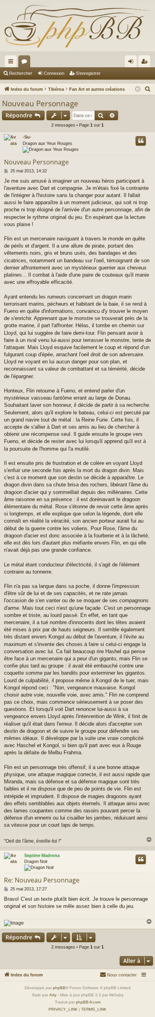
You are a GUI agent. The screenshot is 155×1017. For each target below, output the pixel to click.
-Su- (27, 137)
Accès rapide (12, 63)
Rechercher (20, 73)
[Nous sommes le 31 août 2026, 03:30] (137, 89)
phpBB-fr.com (88, 1002)
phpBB (59, 988)
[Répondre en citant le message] (141, 141)
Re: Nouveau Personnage (41, 880)
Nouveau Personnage (40, 103)
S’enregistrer (88, 73)
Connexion (54, 73)
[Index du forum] (77, 25)
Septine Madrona (42, 855)
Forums (25, 63)
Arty (52, 995)
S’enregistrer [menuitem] (145, 63)
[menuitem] (147, 89)
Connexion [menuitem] (132, 63)
